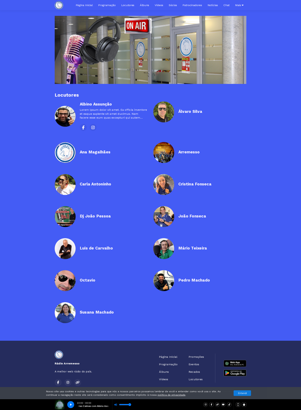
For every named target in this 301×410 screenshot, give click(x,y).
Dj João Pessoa (95, 216)
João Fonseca (192, 216)
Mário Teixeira (192, 248)
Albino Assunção (96, 104)
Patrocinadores (192, 5)
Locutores (127, 5)
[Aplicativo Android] (244, 404)
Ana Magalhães (95, 152)
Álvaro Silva (190, 111)
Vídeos (159, 5)
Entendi (242, 393)
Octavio (87, 280)
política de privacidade (172, 394)
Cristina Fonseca (194, 184)
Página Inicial (84, 5)
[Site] (217, 404)
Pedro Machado (194, 280)
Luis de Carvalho (96, 248)
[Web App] (238, 404)
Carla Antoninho (95, 184)
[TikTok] (229, 404)
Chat (226, 5)
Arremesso (189, 152)
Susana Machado (97, 312)
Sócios (173, 5)
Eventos (194, 364)
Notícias (213, 5)
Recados (194, 371)
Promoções (196, 356)
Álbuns (144, 5)
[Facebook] (211, 404)
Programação (106, 5)
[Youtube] (223, 404)
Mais (238, 5)
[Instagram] (205, 404)
